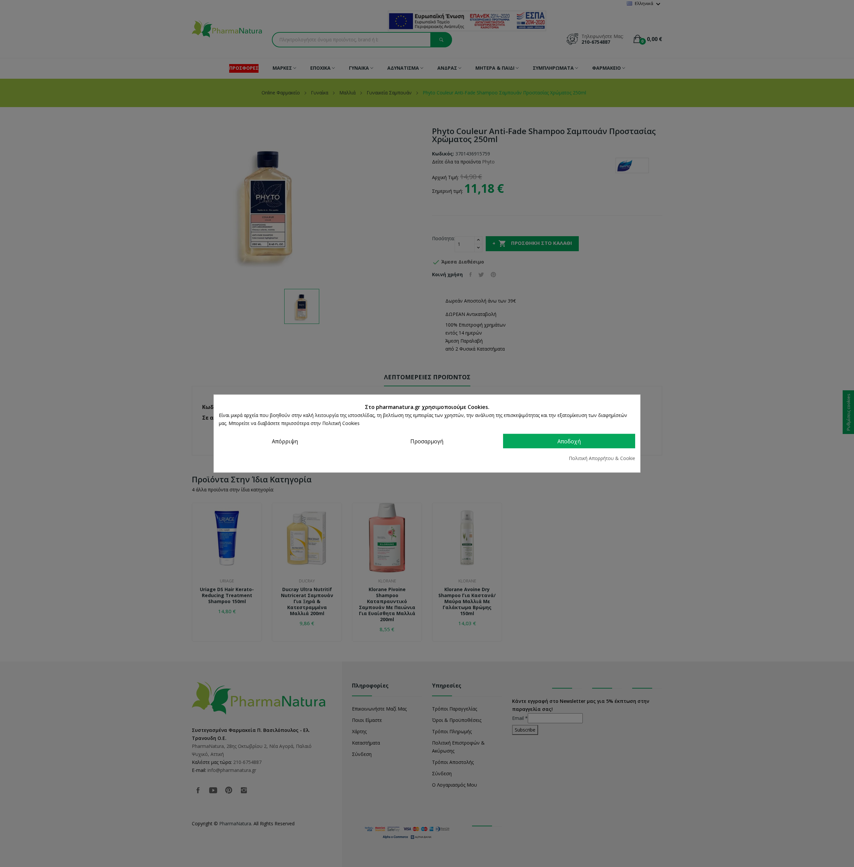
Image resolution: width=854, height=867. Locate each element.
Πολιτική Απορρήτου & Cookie (602, 458)
